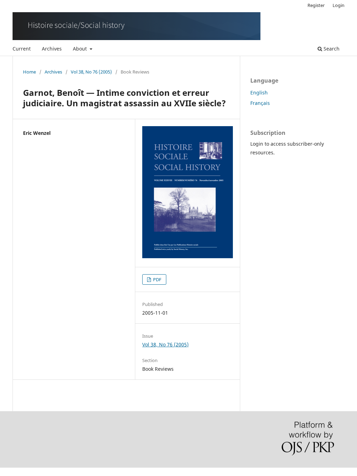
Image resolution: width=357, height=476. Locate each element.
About (80, 48)
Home (29, 72)
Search (331, 48)
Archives (52, 48)
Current (22, 48)
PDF (156, 279)
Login (338, 5)
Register (316, 5)
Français (260, 103)
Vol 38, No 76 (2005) (91, 72)
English (259, 92)
